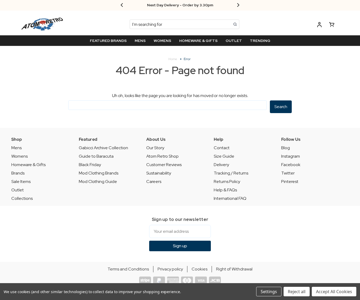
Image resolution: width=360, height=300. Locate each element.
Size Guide (224, 156)
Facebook (290, 164)
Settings (269, 291)
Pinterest (289, 181)
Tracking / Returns (231, 173)
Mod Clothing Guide (98, 181)
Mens (16, 148)
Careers (153, 181)
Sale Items (21, 181)
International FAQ (230, 198)
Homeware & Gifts (28, 164)
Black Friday (90, 164)
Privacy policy (170, 269)
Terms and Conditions (128, 269)
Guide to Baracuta (96, 156)
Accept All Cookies (334, 291)
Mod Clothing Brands (98, 173)
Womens (19, 156)
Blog (285, 148)
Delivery (221, 164)
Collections (22, 198)
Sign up (180, 246)
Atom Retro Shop (162, 156)
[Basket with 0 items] (331, 25)
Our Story (155, 148)
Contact (222, 148)
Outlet (17, 190)
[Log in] (319, 25)
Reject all (296, 291)
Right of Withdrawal (234, 269)
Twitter (288, 173)
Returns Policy (227, 181)
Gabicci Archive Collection (103, 148)
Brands (18, 173)
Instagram (290, 156)
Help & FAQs (225, 190)
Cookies (199, 269)
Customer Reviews (164, 164)
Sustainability (158, 173)
